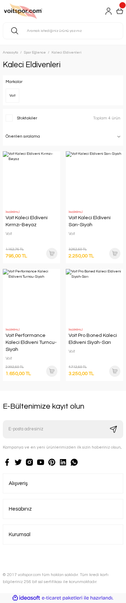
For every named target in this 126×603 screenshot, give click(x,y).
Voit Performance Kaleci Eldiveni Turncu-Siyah (31, 342)
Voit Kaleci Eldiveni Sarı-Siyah (90, 221)
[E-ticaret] (62, 598)
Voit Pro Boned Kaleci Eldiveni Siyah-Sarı (93, 339)
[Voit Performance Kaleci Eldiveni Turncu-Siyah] (31, 297)
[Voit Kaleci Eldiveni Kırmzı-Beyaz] (31, 180)
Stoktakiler (27, 118)
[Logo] (32, 11)
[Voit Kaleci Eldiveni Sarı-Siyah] (94, 180)
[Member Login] (108, 11)
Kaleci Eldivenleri (66, 52)
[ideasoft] (26, 598)
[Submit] (113, 429)
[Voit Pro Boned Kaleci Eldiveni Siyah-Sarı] (94, 297)
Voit (9, 233)
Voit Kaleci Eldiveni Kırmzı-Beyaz (27, 221)
